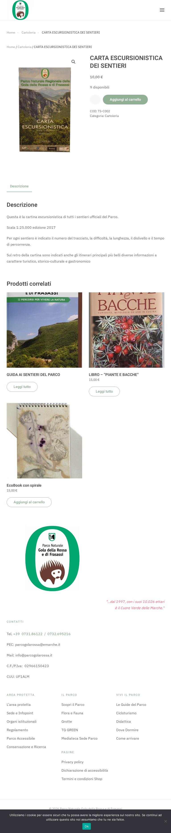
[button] (162, 10)
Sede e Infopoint (20, 713)
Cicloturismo (126, 713)
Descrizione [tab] (19, 186)
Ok (87, 826)
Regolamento (17, 730)
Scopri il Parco (72, 704)
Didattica (123, 721)
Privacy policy (72, 762)
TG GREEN (69, 730)
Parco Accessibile (21, 738)
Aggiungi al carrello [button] (29, 502)
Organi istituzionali (22, 721)
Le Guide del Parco (131, 704)
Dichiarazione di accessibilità (84, 770)
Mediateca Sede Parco (79, 738)
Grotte (66, 721)
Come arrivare (127, 738)
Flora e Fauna (72, 713)
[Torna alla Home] (20, 10)
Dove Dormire (127, 730)
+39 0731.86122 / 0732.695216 (42, 634)
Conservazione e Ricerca (26, 747)
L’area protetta (19, 704)
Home (11, 47)
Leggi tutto (22, 386)
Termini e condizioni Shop (81, 779)
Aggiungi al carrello (125, 99)
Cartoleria (24, 47)
